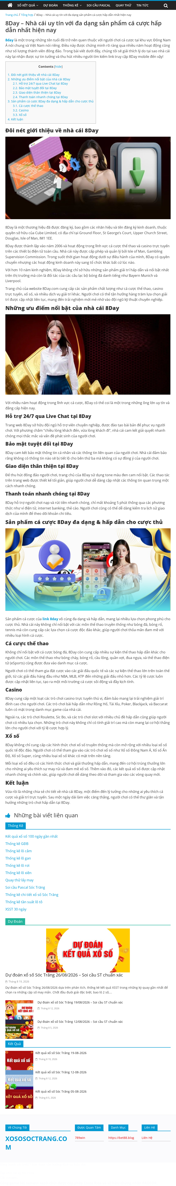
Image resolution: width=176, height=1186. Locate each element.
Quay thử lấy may (19, 880)
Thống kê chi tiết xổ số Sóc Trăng (31, 894)
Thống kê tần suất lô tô (23, 902)
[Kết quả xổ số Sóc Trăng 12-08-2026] (20, 1072)
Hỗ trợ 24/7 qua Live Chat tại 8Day (40, 83)
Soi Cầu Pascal (99, 5)
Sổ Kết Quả (26, 5)
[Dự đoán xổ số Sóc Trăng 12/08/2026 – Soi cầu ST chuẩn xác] (20, 1022)
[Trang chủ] (10, 5)
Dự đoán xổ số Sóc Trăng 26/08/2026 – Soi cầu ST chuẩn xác (64, 975)
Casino (21, 110)
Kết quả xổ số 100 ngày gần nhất (31, 836)
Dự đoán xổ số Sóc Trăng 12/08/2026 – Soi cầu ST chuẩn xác (80, 1022)
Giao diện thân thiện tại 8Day (37, 92)
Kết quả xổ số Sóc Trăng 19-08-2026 (60, 1053)
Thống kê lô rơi (17, 865)
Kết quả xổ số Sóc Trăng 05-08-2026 (60, 1091)
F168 (30, 1173)
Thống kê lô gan (18, 858)
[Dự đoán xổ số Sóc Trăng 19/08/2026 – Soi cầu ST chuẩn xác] (20, 1002)
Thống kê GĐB (16, 843)
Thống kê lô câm (18, 851)
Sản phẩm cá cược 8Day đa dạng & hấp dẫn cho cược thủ (51, 101)
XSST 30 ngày (15, 909)
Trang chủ (11, 15)
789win (80, 1138)
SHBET (26, 1164)
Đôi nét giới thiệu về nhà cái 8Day (33, 75)
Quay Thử (123, 5)
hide (58, 66)
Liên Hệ (147, 1138)
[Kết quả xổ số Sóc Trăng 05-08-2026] (20, 1092)
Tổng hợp (27, 15)
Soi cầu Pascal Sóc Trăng (25, 887)
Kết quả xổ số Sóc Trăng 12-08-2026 (60, 1072)
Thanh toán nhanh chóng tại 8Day (40, 97)
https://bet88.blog (121, 1138)
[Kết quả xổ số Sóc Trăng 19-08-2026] (20, 1053)
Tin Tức (143, 5)
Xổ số (19, 115)
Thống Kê (70, 5)
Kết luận (15, 119)
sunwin (32, 1183)
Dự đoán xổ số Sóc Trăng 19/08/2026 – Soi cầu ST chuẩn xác (80, 1002)
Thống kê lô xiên (18, 872)
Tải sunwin (8, 1177)
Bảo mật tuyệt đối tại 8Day (35, 88)
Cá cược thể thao (28, 106)
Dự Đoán (50, 5)
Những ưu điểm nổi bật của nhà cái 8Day (39, 79)
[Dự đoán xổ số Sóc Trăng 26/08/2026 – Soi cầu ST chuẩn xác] (88, 931)
